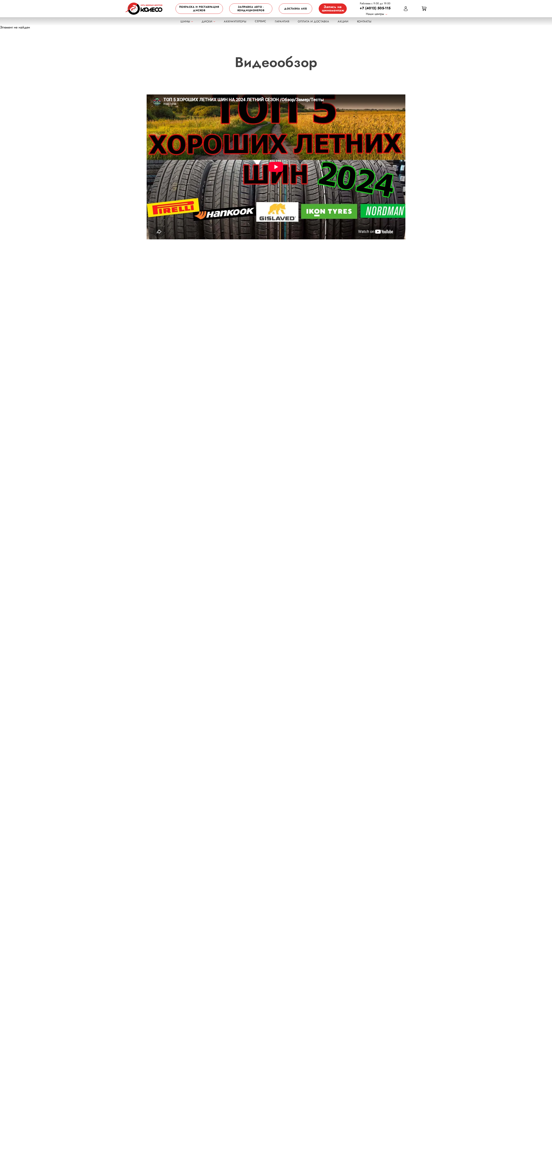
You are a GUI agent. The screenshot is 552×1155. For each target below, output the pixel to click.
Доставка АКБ (295, 9)
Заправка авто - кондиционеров (251, 8)
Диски (207, 21)
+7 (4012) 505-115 (375, 8)
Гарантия (282, 21)
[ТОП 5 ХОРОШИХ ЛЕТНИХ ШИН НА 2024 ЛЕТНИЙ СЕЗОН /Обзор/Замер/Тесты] (276, 166)
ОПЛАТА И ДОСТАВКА (313, 21)
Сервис (260, 21)
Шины (185, 21)
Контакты (364, 21)
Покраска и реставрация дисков (199, 8)
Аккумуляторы (235, 21)
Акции (343, 21)
